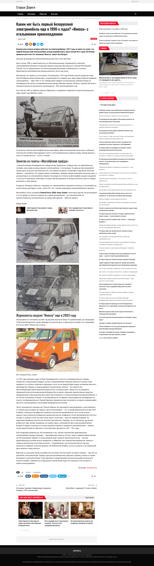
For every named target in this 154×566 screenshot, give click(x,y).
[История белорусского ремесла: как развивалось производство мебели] (83, 510)
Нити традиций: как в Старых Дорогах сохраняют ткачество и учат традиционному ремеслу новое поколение (115, 286)
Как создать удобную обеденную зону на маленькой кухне (118, 268)
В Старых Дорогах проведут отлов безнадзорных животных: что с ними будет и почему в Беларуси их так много (117, 306)
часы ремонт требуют (110, 338)
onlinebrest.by (92, 468)
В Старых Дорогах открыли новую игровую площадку (117, 259)
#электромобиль (37, 472)
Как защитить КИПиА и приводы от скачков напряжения (117, 275)
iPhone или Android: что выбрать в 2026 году (113, 29)
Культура (54, 14)
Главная (20, 14)
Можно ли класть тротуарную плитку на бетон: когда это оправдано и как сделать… (118, 78)
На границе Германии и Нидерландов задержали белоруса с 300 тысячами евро (33, 489)
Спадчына (93, 39)
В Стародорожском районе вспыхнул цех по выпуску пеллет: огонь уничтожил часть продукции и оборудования (117, 161)
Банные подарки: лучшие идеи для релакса (113, 199)
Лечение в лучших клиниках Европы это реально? (115, 323)
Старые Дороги (25, 7)
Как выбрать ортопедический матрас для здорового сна (117, 190)
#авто (22, 472)
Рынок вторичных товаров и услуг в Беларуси (114, 116)
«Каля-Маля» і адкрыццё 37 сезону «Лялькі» (81, 488)
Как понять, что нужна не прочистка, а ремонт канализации (118, 272)
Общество (43, 14)
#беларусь (28, 472)
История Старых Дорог (108, 105)
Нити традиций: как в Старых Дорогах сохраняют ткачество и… (81, 209)
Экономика (31, 14)
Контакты (19, 1)
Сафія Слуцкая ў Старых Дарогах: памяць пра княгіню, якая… (39, 209)
